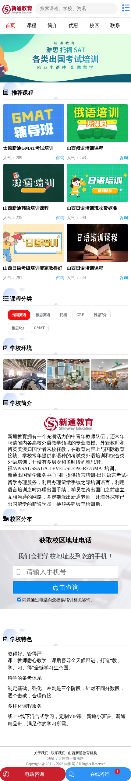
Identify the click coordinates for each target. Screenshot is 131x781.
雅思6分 (18, 328)
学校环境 (21, 348)
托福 (63, 315)
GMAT (39, 328)
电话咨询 (34, 774)
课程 (31, 25)
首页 (10, 25)
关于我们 (41, 753)
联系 (115, 25)
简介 (52, 25)
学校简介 (21, 403)
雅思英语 (43, 315)
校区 (94, 25)
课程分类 (21, 299)
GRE (80, 315)
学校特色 (21, 639)
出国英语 (19, 315)
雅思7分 (100, 315)
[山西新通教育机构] (17, 9)
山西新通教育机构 (82, 753)
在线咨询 (100, 774)
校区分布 (21, 519)
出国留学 (27, 475)
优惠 (73, 25)
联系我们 (58, 753)
